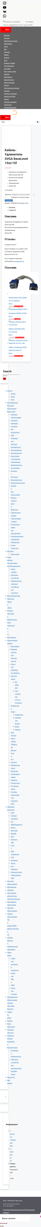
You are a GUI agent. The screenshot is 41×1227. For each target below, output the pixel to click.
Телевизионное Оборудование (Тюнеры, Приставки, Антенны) (12, 1003)
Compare (7, 52)
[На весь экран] (2, 1223)
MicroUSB (14, 831)
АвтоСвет (10, 551)
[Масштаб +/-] (1, 1223)
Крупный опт (8, 77)
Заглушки (14, 420)
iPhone (13, 828)
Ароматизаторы (16, 480)
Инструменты (11, 637)
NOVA (13, 397)
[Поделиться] (4, 1223)
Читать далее (18, 306)
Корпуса (14, 762)
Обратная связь (9, 82)
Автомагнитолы (16, 453)
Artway (13, 394)
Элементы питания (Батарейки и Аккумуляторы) (12, 1041)
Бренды (9, 391)
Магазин (7, 35)
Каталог (6, 57)
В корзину (8, 200)
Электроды (11, 1077)
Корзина (7, 38)
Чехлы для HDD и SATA (13, 979)
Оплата (6, 85)
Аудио (13, 863)
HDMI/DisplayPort (16, 825)
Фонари (9, 1021)
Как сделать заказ (10, 71)
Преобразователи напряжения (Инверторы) (17, 539)
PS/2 (12, 836)
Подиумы (14, 426)
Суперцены (7, 105)
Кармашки (14, 423)
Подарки (7, 91)
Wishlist (6, 55)
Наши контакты (9, 80)
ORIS (12, 400)
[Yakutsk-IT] (12, 114)
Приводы (14, 780)
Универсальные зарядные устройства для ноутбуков (16, 587)
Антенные (14, 860)
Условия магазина (10, 107)
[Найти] (4, 379)
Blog (5, 49)
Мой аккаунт (8, 44)
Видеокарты (15, 646)
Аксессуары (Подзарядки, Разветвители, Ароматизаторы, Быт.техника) (16, 462)
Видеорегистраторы (18, 483)
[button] (3, 122)
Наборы (17, 729)
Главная (6, 74)
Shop (5, 60)
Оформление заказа (10, 41)
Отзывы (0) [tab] (12, 210)
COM (12, 813)
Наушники (10, 890)
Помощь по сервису (10, 94)
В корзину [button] (17, 319)
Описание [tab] (12, 207)
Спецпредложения (10, 102)
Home (6, 46)
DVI (12, 822)
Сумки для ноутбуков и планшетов (14, 964)
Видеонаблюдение (13, 596)
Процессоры (15, 783)
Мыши (17, 727)
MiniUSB (13, 834)
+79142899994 (15, 22)
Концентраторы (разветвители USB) (16, 875)
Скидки (6, 99)
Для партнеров (9, 66)
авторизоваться (18, 261)
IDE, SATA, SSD (17, 685)
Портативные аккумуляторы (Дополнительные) (13, 896)
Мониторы (14, 771)
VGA (26, 203)
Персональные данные (11, 88)
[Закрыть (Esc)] (6, 1223)
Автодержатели (16, 450)
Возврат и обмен (9, 63)
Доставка (7, 69)
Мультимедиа (11, 887)
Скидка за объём (9, 96)
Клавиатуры (19, 715)
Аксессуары (15, 554)
